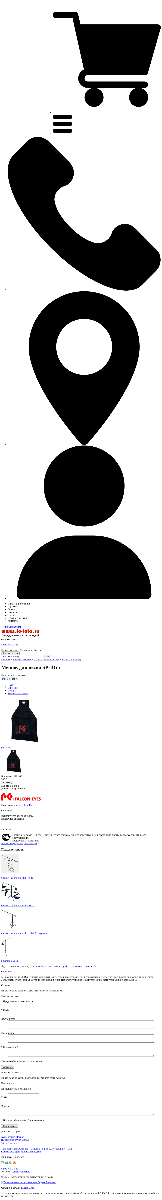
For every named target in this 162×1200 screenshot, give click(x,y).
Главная (5, 659)
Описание (13, 687)
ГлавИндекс (27, 1187)
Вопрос (5, 1106)
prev (3, 747)
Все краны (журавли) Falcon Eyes (19, 843)
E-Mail (5, 1010)
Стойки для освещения (46, 659)
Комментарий (9, 1047)
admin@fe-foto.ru (21, 1171)
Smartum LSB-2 (9, 960)
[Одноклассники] (10, 679)
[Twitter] (7, 679)
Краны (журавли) (71, 659)
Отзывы (12, 690)
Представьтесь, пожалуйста (17, 1001)
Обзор (11, 685)
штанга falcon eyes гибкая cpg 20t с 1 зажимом (57, 966)
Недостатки (7, 1033)
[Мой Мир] (13, 679)
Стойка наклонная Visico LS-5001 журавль (24, 933)
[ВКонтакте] (3, 679)
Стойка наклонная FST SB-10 (17, 878)
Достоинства (8, 1018)
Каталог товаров (22, 659)
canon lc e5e (90, 966)
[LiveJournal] (17, 679)
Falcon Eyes (28, 805)
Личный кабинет (12, 626)
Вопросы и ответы (18, 693)
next (8, 747)
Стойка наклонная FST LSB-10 (18, 905)
